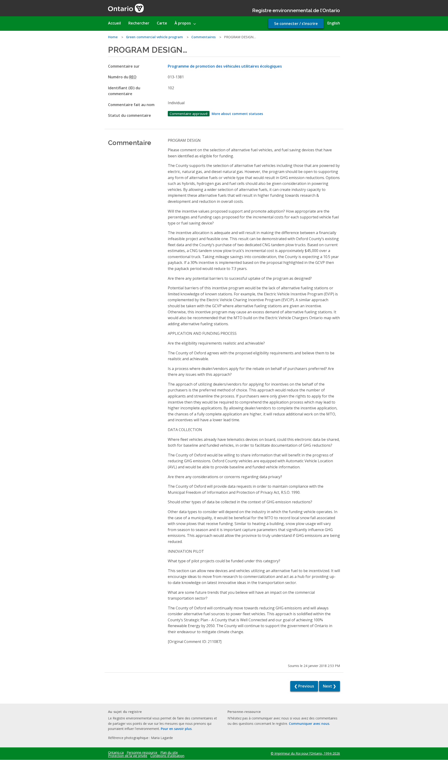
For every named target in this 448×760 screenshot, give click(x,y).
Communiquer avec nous (309, 723)
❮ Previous (304, 686)
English (333, 23)
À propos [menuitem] (183, 23)
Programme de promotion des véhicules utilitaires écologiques (225, 66)
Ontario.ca (116, 752)
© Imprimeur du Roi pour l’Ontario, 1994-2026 (305, 753)
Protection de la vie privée (127, 755)
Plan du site (169, 752)
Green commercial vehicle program (154, 37)
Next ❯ (329, 686)
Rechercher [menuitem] (138, 23)
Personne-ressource (142, 752)
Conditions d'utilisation (167, 755)
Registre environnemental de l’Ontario (296, 10)
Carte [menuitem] (162, 23)
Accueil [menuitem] (114, 23)
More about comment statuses (237, 113)
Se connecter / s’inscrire (296, 23)
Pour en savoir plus (176, 728)
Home (113, 37)
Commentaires (203, 37)
